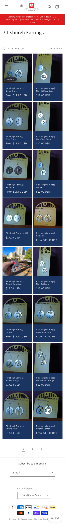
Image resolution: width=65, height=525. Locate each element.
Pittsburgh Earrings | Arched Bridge (15, 379)
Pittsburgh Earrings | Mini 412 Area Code (45, 89)
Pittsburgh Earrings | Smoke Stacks (15, 427)
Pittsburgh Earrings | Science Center (45, 427)
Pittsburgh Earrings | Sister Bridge (15, 89)
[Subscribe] (51, 473)
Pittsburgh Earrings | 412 (17, 233)
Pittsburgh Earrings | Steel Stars (15, 137)
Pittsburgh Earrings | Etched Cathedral (15, 282)
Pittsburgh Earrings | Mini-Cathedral (45, 282)
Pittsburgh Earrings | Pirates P (15, 186)
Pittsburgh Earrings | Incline (15, 330)
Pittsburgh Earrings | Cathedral (45, 234)
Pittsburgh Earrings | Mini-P (45, 186)
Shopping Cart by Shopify (45, 519)
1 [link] (23, 449)
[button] (6, 6)
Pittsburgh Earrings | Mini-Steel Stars (45, 137)
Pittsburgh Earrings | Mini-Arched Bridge (45, 379)
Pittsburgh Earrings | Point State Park (45, 330)
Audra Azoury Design (24, 519)
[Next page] (41, 449)
